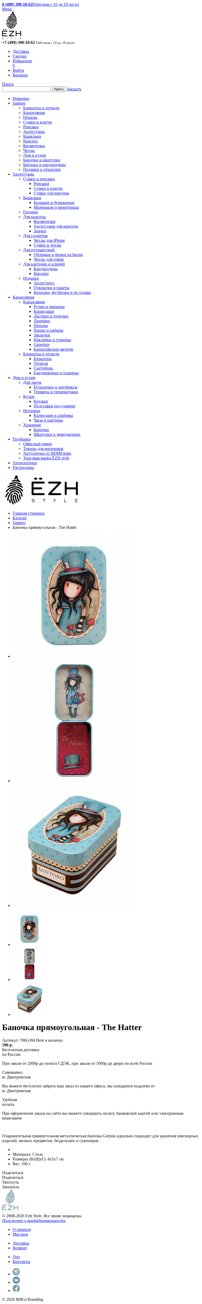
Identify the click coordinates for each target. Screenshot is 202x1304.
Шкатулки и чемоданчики (57, 434)
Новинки (21, 98)
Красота (30, 141)
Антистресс (44, 283)
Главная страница (28, 513)
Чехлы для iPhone (49, 240)
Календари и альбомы (53, 415)
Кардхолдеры (46, 269)
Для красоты (34, 216)
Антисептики (25, 463)
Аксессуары (34, 131)
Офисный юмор (37, 444)
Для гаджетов (35, 235)
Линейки (42, 321)
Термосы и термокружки (56, 392)
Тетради (41, 363)
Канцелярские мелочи (53, 349)
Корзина (20, 75)
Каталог (20, 518)
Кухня (28, 396)
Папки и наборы (48, 330)
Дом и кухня (34, 155)
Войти (18, 70)
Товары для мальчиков (43, 448)
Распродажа (23, 467)
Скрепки (41, 344)
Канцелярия (34, 112)
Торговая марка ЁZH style (46, 458)
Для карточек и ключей (44, 264)
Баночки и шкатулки (41, 160)
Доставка (21, 51)
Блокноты (43, 358)
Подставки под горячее (54, 406)
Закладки (42, 335)
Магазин (20, 1234)
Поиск (8, 84)
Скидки (20, 56)
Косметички (34, 146)
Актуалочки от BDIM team (47, 453)
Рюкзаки (31, 127)
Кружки (41, 401)
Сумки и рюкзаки (39, 179)
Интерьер (31, 410)
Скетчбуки (43, 368)
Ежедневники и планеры (56, 373)
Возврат (20, 1248)
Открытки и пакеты (51, 287)
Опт (16, 1257)
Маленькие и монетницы (56, 207)
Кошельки (32, 136)
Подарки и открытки (42, 169)
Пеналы (30, 117)
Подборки (22, 439)
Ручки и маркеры (49, 306)
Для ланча (32, 382)
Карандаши (44, 311)
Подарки (31, 278)
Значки (40, 231)
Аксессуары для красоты (56, 226)
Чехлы (29, 150)
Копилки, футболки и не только (62, 292)
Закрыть (74, 89)
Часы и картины (48, 420)
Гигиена (30, 212)
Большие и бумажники (54, 202)
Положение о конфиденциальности (33, 1220)
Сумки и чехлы (47, 245)
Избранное (22, 61)
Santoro (19, 103)
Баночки (41, 429)
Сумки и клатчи (37, 122)
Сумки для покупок (51, 193)
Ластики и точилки (51, 316)
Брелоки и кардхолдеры (44, 164)
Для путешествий (39, 250)
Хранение (32, 425)
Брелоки (41, 273)
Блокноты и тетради (41, 108)
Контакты (21, 1261)
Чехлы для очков (49, 259)
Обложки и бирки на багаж (58, 254)
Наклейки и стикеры (52, 339)
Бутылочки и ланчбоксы (56, 387)
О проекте (22, 1229)
